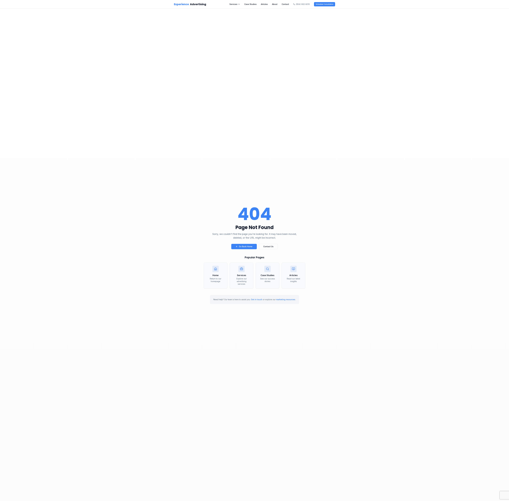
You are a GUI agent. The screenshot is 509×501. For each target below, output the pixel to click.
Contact (285, 4)
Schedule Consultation (324, 4)
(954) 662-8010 (303, 4)
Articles (264, 4)
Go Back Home (245, 246)
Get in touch (256, 299)
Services (233, 4)
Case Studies (250, 4)
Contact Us (268, 246)
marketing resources (285, 299)
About (274, 4)
